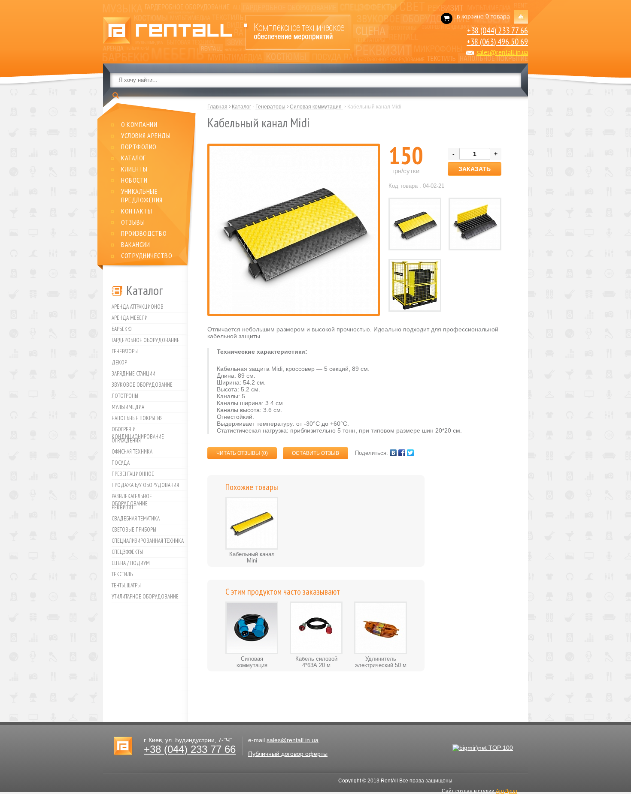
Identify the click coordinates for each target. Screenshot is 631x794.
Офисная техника (132, 451)
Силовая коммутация (252, 662)
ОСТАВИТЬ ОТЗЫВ (315, 453)
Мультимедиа (128, 407)
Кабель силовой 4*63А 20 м (316, 662)
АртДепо (506, 791)
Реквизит (122, 507)
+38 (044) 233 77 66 (497, 30)
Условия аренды (145, 135)
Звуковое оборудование (142, 384)
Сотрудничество (146, 255)
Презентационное (133, 474)
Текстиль (122, 574)
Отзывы (133, 222)
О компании (139, 124)
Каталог (133, 157)
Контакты (136, 211)
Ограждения (126, 440)
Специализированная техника (148, 540)
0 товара (497, 16)
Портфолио (139, 146)
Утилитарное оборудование (145, 596)
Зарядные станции (133, 373)
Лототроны (125, 396)
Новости (134, 180)
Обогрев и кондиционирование (138, 430)
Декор (119, 362)
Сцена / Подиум (131, 563)
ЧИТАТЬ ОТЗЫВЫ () (242, 453)
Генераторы (125, 351)
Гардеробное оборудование (145, 340)
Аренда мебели (130, 318)
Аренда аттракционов (138, 306)
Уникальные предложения (142, 195)
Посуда (121, 462)
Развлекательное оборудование (132, 497)
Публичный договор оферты (288, 753)
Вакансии (135, 244)
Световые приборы (134, 529)
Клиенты (134, 169)
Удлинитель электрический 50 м (381, 662)
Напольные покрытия (137, 418)
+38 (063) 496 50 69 (497, 41)
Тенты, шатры (126, 585)
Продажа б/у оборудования (145, 485)
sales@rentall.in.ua (502, 52)
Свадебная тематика (136, 518)
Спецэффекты (127, 552)
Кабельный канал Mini (252, 557)
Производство (144, 233)
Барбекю (122, 329)
